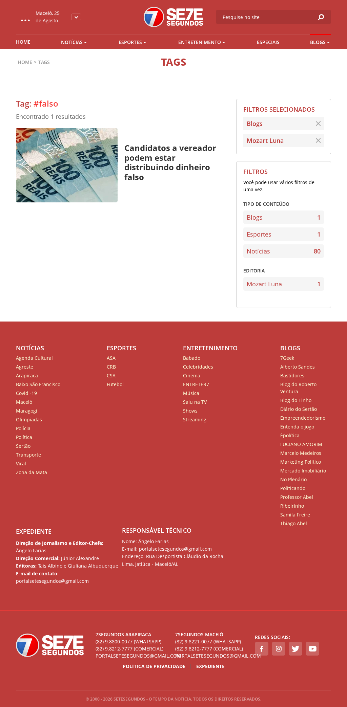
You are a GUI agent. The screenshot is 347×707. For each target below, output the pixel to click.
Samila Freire (295, 514)
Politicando (292, 488)
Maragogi (26, 410)
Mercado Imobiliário (303, 470)
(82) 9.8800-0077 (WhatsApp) (128, 641)
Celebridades (198, 366)
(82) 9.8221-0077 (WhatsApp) (208, 641)
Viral (21, 463)
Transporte (28, 454)
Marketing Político (300, 462)
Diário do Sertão (298, 409)
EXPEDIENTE (34, 531)
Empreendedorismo (302, 418)
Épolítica (290, 435)
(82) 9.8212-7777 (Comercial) (129, 648)
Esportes (130, 42)
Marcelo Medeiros (300, 453)
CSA (111, 375)
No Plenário (293, 479)
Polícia (23, 428)
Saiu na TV (195, 402)
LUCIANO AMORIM (301, 444)
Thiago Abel (293, 523)
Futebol (115, 384)
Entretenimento (199, 42)
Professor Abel (296, 497)
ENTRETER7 (196, 384)
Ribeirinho (292, 506)
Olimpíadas (29, 419)
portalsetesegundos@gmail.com (134, 656)
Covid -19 (26, 393)
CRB (111, 366)
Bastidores (292, 375)
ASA (111, 358)
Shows (190, 410)
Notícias (72, 42)
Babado (191, 358)
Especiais (268, 42)
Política (24, 437)
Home (23, 42)
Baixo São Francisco (38, 384)
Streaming (194, 419)
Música (191, 393)
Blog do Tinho (295, 400)
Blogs (318, 42)
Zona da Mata (31, 472)
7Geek (287, 358)
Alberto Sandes (297, 366)
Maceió (24, 402)
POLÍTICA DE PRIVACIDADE (154, 666)
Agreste (24, 366)
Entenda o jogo (297, 426)
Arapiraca (27, 375)
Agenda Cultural (34, 358)
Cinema (191, 375)
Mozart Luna (265, 140)
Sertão (23, 446)
